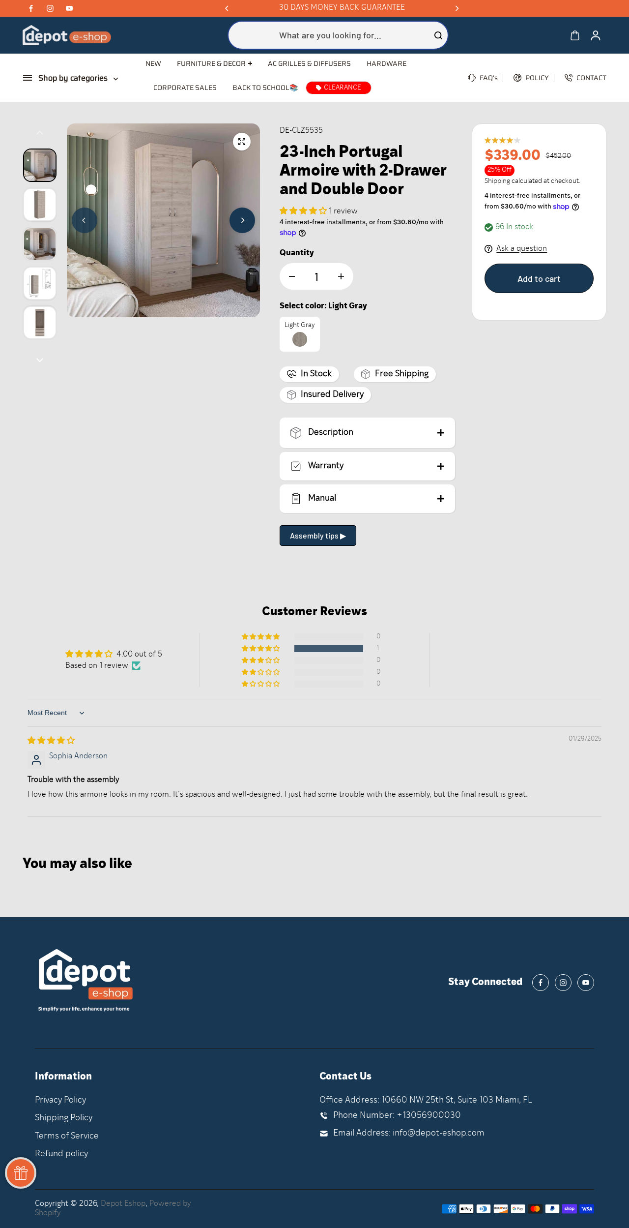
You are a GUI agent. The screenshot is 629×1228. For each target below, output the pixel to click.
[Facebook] (31, 8)
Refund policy (61, 1154)
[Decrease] (292, 276)
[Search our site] (438, 35)
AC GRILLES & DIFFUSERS (309, 63)
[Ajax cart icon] (575, 35)
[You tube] (69, 8)
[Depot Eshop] (67, 35)
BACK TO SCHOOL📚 (265, 87)
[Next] (456, 8)
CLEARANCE (342, 87)
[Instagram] (50, 8)
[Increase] (341, 276)
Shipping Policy (63, 1118)
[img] (51, 741)
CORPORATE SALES (185, 87)
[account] (595, 35)
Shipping (497, 181)
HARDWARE (386, 63)
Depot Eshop (123, 1204)
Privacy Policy (60, 1100)
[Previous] (227, 8)
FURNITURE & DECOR (211, 64)
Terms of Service (67, 1136)
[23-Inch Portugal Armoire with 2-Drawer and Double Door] (242, 141)
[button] (304, 211)
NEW (153, 63)
